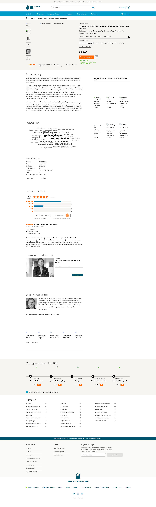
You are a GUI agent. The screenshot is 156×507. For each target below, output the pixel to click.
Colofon (60, 487)
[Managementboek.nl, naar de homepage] (33, 9)
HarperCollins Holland (45, 170)
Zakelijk (56, 445)
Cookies (75, 487)
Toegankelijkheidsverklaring (101, 487)
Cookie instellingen (86, 487)
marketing (64, 409)
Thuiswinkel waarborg (33, 487)
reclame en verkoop (101, 412)
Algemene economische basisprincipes (124, 133)
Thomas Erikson (83, 23)
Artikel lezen (76, 275)
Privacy (68, 487)
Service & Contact (117, 487)
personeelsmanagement (68, 426)
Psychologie (39, 18)
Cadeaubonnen (58, 455)
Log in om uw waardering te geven (61, 218)
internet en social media (33, 423)
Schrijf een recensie (41, 215)
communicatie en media (33, 412)
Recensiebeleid (30, 468)
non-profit (64, 415)
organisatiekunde (66, 421)
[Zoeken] (93, 7)
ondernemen (65, 418)
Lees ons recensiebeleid (40, 218)
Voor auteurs (30, 465)
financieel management (33, 418)
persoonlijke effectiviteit (102, 403)
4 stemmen (31, 66)
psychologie (98, 409)
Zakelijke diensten (59, 448)
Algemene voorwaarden (48, 487)
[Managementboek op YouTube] (78, 494)
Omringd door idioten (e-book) (42, 337)
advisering (29, 403)
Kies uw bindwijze (83, 40)
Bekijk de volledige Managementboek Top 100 (43, 392)
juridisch (63, 403)
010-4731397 (126, 14)
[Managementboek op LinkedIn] (74, 494)
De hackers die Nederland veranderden (111, 133)
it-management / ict (32, 426)
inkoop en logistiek (31, 421)
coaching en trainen (32, 409)
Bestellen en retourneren (33, 458)
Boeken (31, 18)
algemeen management (33, 406)
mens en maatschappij (67, 412)
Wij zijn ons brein (111, 103)
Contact (28, 451)
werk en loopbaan (100, 421)
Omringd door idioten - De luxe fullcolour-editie (55, 18)
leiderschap (64, 406)
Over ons (28, 448)
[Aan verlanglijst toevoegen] (96, 57)
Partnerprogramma (32, 471)
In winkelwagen (87, 57)
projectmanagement (101, 406)
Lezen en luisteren (31, 461)
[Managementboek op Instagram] (82, 494)
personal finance (66, 423)
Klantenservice (31, 445)
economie (29, 415)
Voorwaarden (30, 455)
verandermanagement (102, 418)
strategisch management (102, 415)
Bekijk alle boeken (31, 342)
